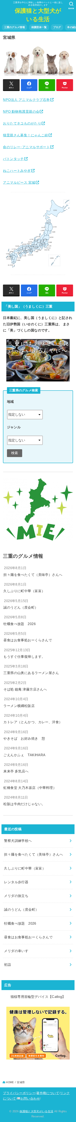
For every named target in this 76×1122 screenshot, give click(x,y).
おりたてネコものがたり (22, 123)
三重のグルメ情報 (14, 27)
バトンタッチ (13, 159)
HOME (10, 1082)
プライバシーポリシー (19, 1093)
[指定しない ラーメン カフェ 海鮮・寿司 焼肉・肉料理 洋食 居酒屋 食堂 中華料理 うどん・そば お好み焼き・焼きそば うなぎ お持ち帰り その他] (25, 438)
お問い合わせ (30, 1098)
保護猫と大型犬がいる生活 (38, 14)
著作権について (47, 1093)
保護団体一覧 (39, 27)
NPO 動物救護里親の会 (21, 111)
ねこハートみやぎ (17, 170)
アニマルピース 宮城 (19, 182)
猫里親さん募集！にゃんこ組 (25, 135)
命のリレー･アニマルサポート (26, 147)
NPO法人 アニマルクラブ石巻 (26, 100)
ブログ (57, 27)
